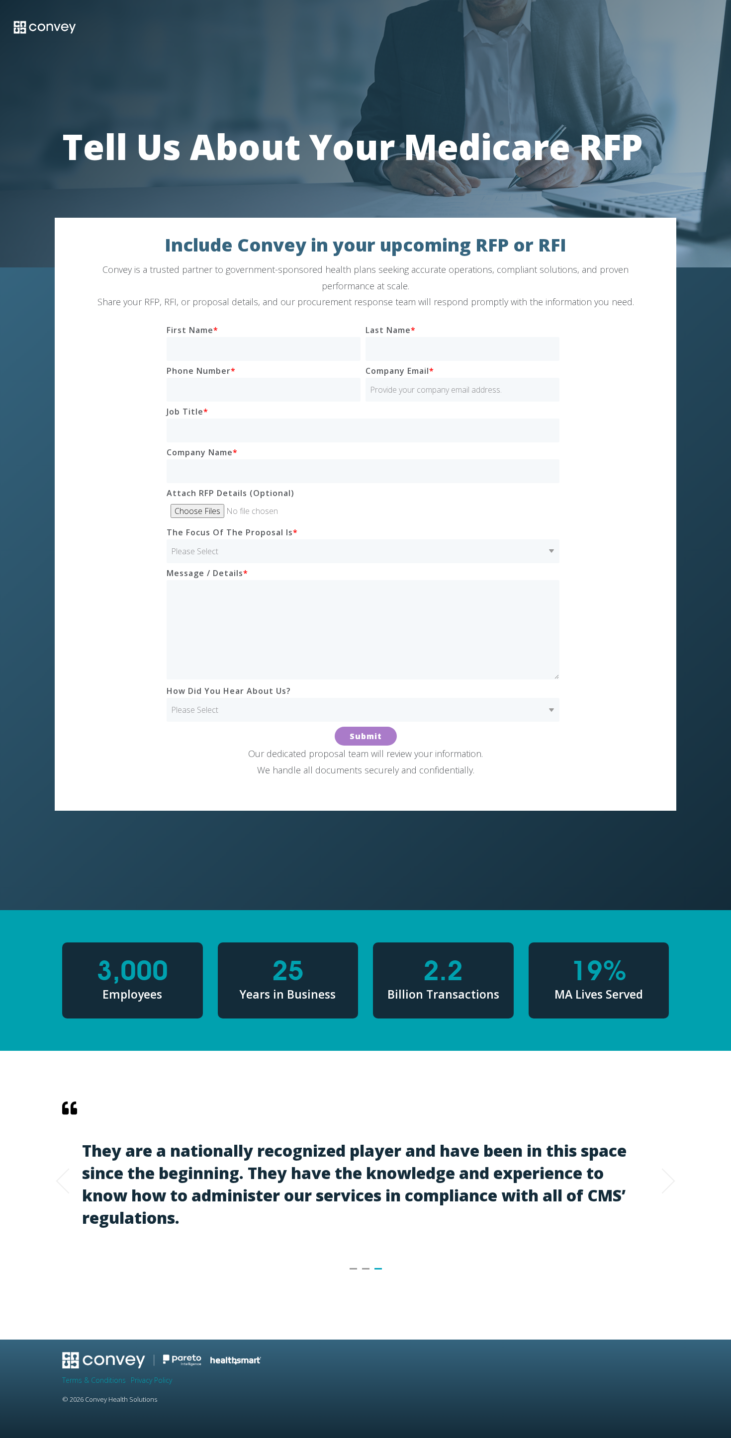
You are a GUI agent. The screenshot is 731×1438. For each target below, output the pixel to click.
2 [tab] (367, 1273)
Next (662, 1181)
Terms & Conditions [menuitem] (94, 1380)
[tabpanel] (365, 1176)
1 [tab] (355, 1273)
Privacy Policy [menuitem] (151, 1380)
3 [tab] (379, 1273)
